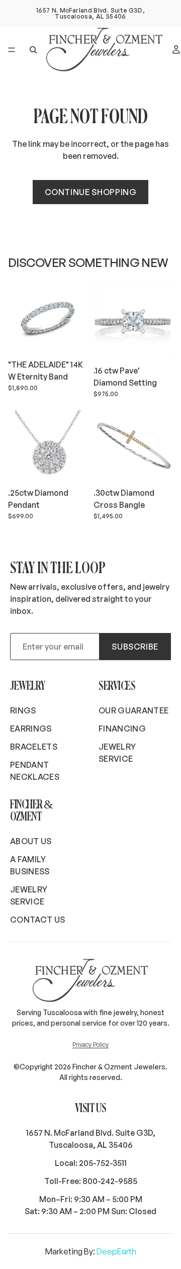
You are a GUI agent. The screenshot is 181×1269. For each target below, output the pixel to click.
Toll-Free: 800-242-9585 (90, 1181)
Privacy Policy (90, 1044)
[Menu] (11, 49)
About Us (31, 841)
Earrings (31, 728)
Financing (122, 728)
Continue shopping (91, 192)
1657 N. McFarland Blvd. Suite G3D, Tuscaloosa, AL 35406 (90, 1139)
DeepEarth (116, 1251)
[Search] (33, 50)
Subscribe (135, 647)
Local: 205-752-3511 (91, 1163)
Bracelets (33, 747)
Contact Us (37, 920)
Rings (23, 710)
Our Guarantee (133, 710)
